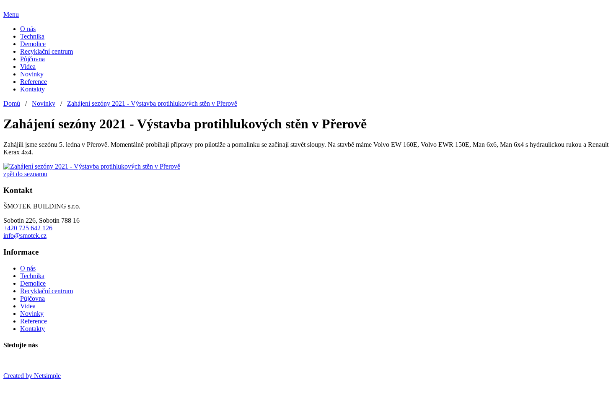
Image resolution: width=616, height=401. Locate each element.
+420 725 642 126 (27, 228)
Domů (11, 103)
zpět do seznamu (25, 173)
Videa (28, 66)
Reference (33, 81)
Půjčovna (32, 58)
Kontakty (32, 89)
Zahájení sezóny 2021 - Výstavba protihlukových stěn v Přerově (152, 103)
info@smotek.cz (25, 235)
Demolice (33, 43)
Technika (32, 36)
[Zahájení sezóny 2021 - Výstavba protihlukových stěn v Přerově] (91, 166)
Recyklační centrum (46, 51)
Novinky (32, 74)
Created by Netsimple (32, 375)
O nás (28, 28)
